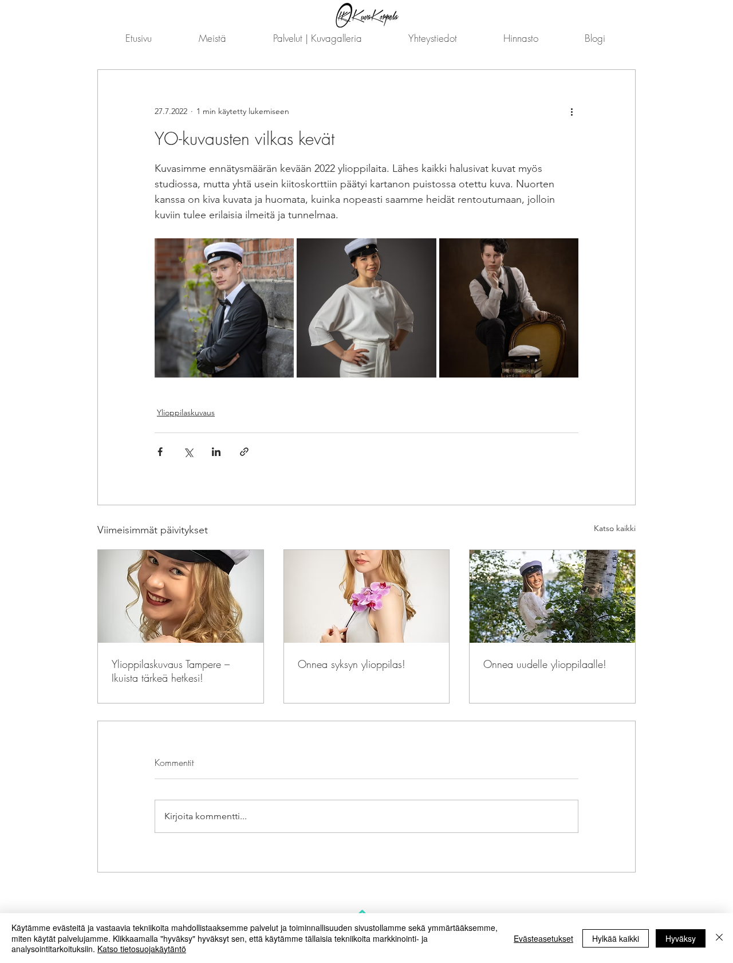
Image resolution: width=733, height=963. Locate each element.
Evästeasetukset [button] (543, 938)
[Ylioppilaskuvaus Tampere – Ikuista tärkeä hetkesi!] (180, 596)
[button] (317, 38)
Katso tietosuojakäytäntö (141, 948)
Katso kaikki (615, 528)
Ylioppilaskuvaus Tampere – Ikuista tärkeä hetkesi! (171, 671)
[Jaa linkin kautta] (244, 451)
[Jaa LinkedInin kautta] (216, 451)
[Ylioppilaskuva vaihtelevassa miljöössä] (552, 596)
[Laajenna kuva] (224, 308)
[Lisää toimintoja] (571, 111)
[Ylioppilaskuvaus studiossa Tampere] (367, 596)
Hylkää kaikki (615, 938)
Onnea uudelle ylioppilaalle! (544, 664)
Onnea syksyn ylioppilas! (351, 664)
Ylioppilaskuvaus (186, 412)
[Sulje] (719, 938)
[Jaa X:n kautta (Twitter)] (188, 451)
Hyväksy (680, 938)
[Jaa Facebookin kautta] (160, 451)
